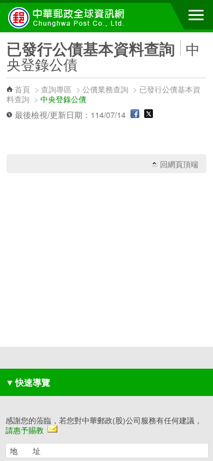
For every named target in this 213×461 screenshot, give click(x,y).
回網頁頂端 (179, 164)
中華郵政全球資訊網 (68, 17)
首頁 (22, 88)
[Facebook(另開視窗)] (135, 114)
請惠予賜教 (24, 430)
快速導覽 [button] (27, 382)
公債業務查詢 (105, 88)
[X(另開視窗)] (148, 114)
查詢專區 (56, 88)
